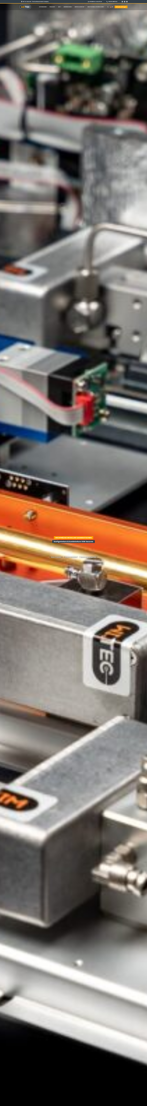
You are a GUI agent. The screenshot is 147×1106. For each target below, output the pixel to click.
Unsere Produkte (56, 557)
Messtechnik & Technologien (96, 7)
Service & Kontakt (80, 7)
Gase (59, 7)
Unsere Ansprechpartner (88, 557)
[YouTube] (126, 1)
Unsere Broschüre (71, 557)
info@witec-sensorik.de (96, 1)
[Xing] (124, 1)
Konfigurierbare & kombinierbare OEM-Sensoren (73, 542)
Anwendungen (68, 7)
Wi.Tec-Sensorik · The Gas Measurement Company (35, 1)
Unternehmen (43, 7)
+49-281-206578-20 (112, 1)
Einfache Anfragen (121, 7)
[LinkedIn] (122, 1)
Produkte (52, 7)
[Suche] (107, 6)
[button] (111, 7)
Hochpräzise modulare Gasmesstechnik (73, 538)
